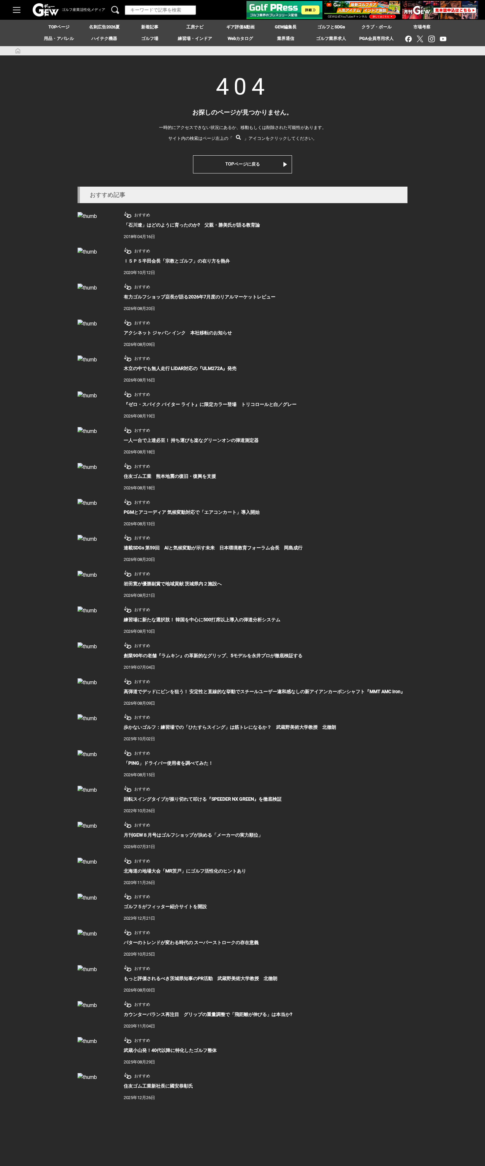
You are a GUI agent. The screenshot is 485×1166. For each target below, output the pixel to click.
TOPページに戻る (242, 164)
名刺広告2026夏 (104, 26)
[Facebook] (408, 39)
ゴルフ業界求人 (331, 38)
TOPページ (59, 26)
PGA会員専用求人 (376, 38)
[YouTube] (443, 39)
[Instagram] (431, 39)
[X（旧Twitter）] (420, 39)
